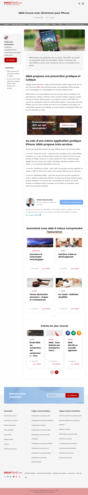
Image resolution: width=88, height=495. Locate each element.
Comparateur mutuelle (39, 425)
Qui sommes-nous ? (10, 416)
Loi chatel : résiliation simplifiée (68, 295)
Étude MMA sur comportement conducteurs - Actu (35, 349)
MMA (60, 24)
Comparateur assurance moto (41, 430)
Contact (6, 444)
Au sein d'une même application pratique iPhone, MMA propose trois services (13, 83)
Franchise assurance (65, 439)
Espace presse (8, 439)
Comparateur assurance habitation (42, 420)
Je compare (11, 60)
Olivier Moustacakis (45, 200)
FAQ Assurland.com (10, 449)
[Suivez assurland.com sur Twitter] (8, 476)
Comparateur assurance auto (41, 416)
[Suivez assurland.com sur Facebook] (5, 476)
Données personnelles (44, 473)
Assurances (7, 435)
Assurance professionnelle (67, 448)
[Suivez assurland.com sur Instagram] (16, 476)
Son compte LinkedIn (32, 215)
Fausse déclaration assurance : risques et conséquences (39, 297)
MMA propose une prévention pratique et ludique (13, 73)
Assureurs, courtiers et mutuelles (38, 24)
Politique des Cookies (59, 473)
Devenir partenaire (10, 425)
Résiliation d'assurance (66, 453)
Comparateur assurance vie (40, 448)
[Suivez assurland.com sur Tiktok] (19, 476)
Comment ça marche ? (11, 420)
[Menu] (83, 3)
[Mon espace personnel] (79, 3)
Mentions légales (30, 473)
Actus (54, 24)
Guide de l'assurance (18, 24)
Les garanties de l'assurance (68, 443)
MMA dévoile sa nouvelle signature (73, 346)
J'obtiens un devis (68, 125)
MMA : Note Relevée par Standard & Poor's (54, 346)
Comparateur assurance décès (41, 453)
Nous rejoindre (8, 430)
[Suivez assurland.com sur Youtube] (14, 476)
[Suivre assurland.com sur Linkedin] (11, 476)
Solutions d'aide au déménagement (67, 255)
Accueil (6, 24)
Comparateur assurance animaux (42, 443)
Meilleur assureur (64, 429)
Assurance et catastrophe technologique (36, 257)
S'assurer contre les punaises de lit (70, 416)
